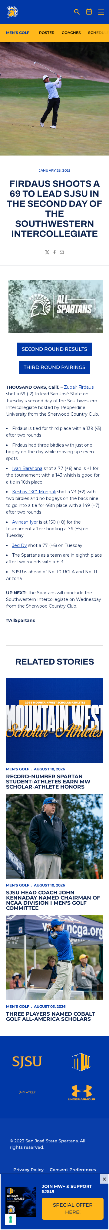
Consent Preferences (73, 1169)
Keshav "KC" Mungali (34, 491)
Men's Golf (17, 769)
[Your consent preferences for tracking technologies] (10, 1219)
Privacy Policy (28, 1169)
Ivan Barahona (27, 468)
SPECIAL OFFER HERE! (78, 1208)
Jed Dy (19, 545)
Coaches (71, 32)
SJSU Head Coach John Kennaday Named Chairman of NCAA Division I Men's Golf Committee (53, 900)
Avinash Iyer (25, 522)
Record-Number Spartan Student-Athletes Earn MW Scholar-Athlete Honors (48, 781)
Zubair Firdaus (79, 387)
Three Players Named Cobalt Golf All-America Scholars (50, 1016)
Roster (46, 32)
